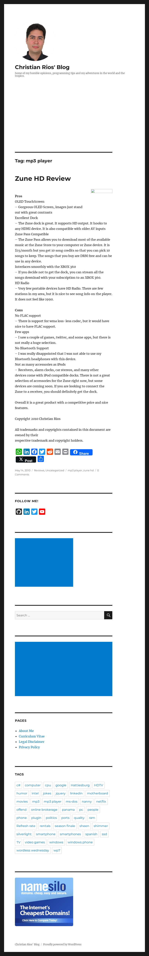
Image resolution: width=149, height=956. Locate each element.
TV (18, 842)
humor (21, 793)
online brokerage (44, 810)
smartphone (45, 834)
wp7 (57, 850)
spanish (91, 834)
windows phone (80, 842)
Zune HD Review (43, 178)
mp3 (35, 801)
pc (81, 810)
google (60, 785)
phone (21, 818)
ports (65, 818)
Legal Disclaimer (31, 742)
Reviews (39, 470)
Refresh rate (25, 826)
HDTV (98, 785)
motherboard (97, 793)
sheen (84, 826)
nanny (87, 801)
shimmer (101, 826)
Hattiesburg (80, 785)
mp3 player (75, 470)
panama (68, 810)
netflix (101, 801)
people (92, 810)
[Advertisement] (75, 123)
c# (18, 785)
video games (35, 842)
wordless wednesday (32, 850)
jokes (47, 793)
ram (92, 818)
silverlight (24, 834)
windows (56, 842)
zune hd (88, 470)
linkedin (76, 793)
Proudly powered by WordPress (62, 944)
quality (79, 818)
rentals (45, 826)
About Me (26, 731)
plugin (36, 818)
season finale (65, 826)
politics (51, 818)
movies (22, 801)
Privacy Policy (29, 747)
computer (33, 785)
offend (21, 810)
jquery (61, 793)
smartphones (70, 834)
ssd (104, 834)
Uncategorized (54, 470)
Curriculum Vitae (32, 736)
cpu (48, 785)
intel (35, 793)
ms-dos (71, 801)
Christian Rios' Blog (42, 67)
